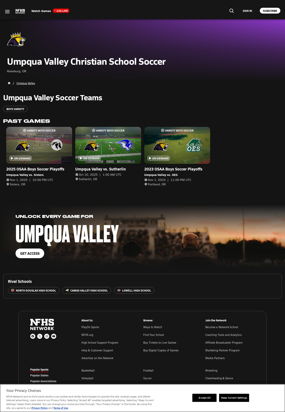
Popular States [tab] (39, 375)
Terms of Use (60, 408)
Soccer (147, 378)
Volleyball (87, 378)
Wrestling (211, 370)
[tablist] (49, 375)
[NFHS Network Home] (20, 11)
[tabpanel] (168, 378)
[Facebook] (32, 336)
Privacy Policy (39, 408)
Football (148, 370)
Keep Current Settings (234, 397)
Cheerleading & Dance (219, 378)
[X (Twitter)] (39, 336)
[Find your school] (231, 10)
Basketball (88, 370)
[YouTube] (53, 336)
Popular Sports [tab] (39, 369)
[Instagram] (46, 336)
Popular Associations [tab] (43, 381)
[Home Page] (9, 83)
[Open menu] (7, 11)
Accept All (204, 397)
